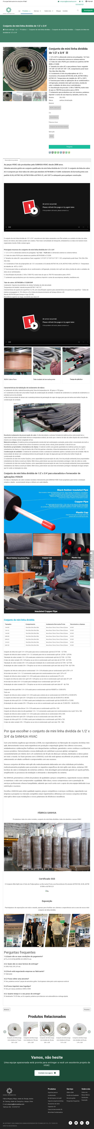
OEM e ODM (70, 1092)
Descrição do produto (11, 160)
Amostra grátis (71, 1098)
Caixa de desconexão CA (55, 1109)
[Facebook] (70, 1123)
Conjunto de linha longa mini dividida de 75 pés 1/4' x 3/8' (65, 1040)
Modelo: (51, 97)
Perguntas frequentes (73, 1101)
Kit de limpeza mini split (55, 1098)
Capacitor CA (52, 1106)
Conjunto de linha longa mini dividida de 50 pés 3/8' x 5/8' (16, 1040)
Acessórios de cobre (54, 1103)
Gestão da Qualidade (73, 1095)
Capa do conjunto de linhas (55, 1101)
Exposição (84, 1100)
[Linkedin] (76, 1123)
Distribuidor (85, 1097)
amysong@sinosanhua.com (68, 1)
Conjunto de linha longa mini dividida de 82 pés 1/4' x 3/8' (49, 1040)
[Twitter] (82, 1123)
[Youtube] (87, 1123)
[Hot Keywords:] (78, 10)
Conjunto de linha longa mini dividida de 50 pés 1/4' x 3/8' (32, 1040)
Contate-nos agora (46, 1073)
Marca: (51, 100)
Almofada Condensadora (55, 1112)
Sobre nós (84, 1092)
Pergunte (69, 147)
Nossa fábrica (86, 1095)
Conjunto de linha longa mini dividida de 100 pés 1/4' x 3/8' (81, 1040)
